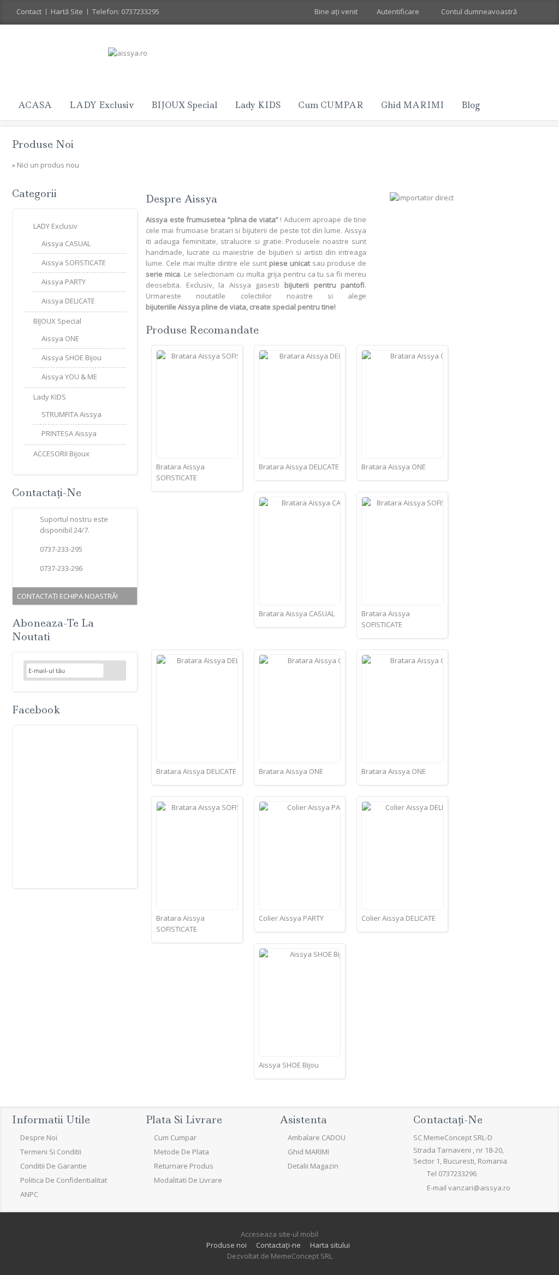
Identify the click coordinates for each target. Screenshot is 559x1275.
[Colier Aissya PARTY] (300, 855)
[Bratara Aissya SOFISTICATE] (197, 404)
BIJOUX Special (184, 105)
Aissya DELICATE (68, 301)
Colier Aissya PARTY (291, 918)
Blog (470, 105)
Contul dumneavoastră (479, 11)
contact (28, 11)
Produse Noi (43, 144)
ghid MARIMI (412, 105)
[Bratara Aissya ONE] (402, 404)
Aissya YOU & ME (69, 377)
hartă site (67, 11)
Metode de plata (181, 1152)
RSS (74, 1218)
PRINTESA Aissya (69, 433)
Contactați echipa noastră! (67, 596)
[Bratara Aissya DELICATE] (300, 404)
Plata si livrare (184, 1120)
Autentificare (398, 11)
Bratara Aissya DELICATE (299, 467)
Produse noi (226, 1245)
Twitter (48, 1218)
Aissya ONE (60, 338)
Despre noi (38, 1137)
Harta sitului (330, 1245)
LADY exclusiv (101, 105)
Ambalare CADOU (317, 1137)
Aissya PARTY (63, 282)
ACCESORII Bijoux (61, 453)
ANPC (29, 1194)
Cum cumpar (175, 1137)
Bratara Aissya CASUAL (297, 613)
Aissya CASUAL (66, 243)
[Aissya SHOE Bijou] (300, 1002)
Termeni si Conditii (50, 1152)
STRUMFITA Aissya (71, 414)
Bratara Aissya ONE (393, 467)
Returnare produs (183, 1166)
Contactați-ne (278, 1245)
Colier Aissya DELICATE (398, 918)
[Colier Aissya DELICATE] (402, 855)
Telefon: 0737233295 (125, 11)
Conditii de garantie (53, 1166)
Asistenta (303, 1120)
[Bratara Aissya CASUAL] (300, 551)
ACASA (35, 105)
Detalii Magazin (313, 1166)
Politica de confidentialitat (63, 1180)
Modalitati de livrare (188, 1180)
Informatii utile (51, 1120)
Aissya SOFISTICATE (73, 262)
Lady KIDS (258, 105)
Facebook (36, 710)
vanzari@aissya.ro (479, 1188)
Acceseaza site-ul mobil (279, 1234)
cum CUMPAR (331, 105)
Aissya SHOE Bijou (289, 1065)
